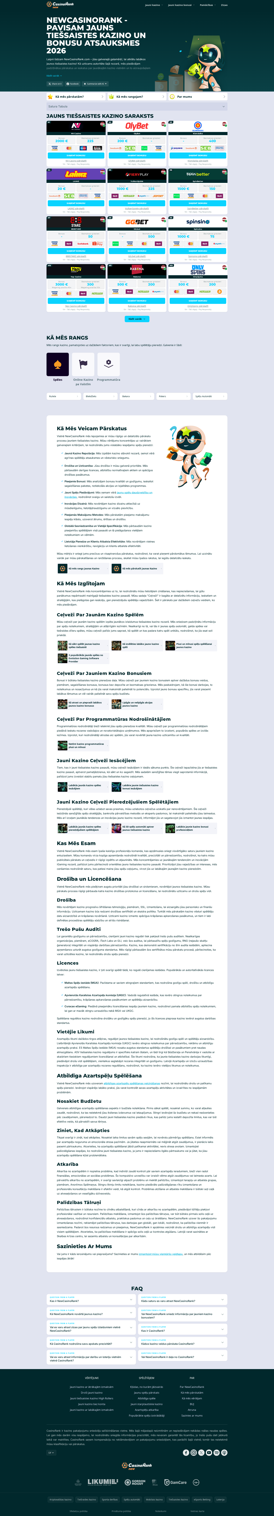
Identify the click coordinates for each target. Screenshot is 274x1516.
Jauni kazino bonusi (180, 5)
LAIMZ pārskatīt (76, 208)
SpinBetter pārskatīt (198, 208)
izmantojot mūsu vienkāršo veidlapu (161, 1254)
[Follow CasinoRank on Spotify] (216, 1452)
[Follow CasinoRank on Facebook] (186, 1452)
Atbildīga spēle (146, 1398)
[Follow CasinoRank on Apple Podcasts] (224, 1452)
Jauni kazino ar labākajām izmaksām (92, 1410)
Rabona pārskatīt (137, 306)
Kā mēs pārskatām (192, 1392)
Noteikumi (160, 1511)
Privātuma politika (121, 1511)
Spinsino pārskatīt (198, 256)
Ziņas (224, 5)
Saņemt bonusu (76, 155)
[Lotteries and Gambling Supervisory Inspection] (78, 1482)
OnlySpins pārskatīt (197, 306)
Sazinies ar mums (192, 1415)
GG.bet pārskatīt (137, 256)
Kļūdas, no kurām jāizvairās (146, 1387)
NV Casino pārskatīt (76, 160)
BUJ (192, 1404)
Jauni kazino (152, 5)
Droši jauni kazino (92, 1392)
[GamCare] (175, 1482)
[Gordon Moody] (135, 1482)
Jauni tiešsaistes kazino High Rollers (91, 1398)
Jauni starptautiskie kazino (147, 1404)
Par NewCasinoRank (192, 1387)
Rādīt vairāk (135, 318)
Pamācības (206, 5)
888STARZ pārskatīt (76, 256)
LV (50, 1452)
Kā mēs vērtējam (192, 1398)
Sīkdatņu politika (78, 1511)
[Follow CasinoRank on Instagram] (194, 1452)
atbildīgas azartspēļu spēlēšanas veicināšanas (132, 1083)
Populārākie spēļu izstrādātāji (147, 1415)
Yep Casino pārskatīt (76, 306)
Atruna (192, 1410)
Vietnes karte (197, 1511)
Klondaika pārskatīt (198, 160)
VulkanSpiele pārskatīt (137, 208)
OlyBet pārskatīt (136, 160)
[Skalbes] (155, 1482)
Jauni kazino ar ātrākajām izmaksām (91, 1387)
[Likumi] (103, 1482)
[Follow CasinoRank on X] (201, 1452)
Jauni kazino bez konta (91, 1404)
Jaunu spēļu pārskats (146, 1392)
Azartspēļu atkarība (147, 1410)
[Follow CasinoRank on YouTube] (209, 1452)
